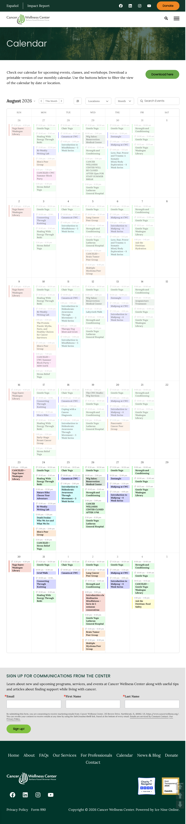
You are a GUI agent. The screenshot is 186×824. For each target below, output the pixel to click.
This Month (51, 101)
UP (180, 795)
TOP (180, 786)
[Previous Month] (41, 101)
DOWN (180, 804)
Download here (162, 74)
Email (10, 696)
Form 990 (38, 810)
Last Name (132, 696)
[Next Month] (61, 101)
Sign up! (18, 729)
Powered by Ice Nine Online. (157, 810)
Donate (168, 6)
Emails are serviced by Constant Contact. (149, 716)
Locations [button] (94, 101)
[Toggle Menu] (176, 18)
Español (13, 6)
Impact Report (38, 6)
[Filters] (78, 101)
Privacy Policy (17, 810)
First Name (73, 696)
